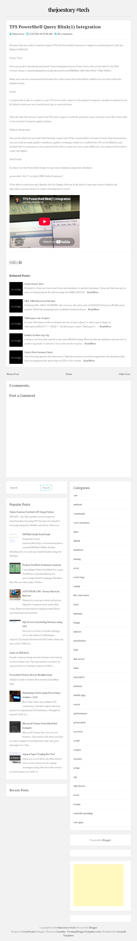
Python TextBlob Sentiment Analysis (41, 564)
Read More (93, 292)
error (76, 568)
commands (79, 513)
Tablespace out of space (37, 318)
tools (76, 795)
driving (77, 559)
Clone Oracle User (34, 283)
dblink (77, 540)
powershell (80, 722)
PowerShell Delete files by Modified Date (31, 674)
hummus (78, 613)
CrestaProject (29, 931)
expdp (77, 586)
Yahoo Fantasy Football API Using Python (32, 511)
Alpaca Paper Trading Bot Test (38, 754)
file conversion (81, 595)
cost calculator (82, 522)
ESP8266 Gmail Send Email (36, 534)
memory (78, 686)
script (77, 740)
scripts (77, 749)
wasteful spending (83, 813)
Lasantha (60, 931)
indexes (77, 631)
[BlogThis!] (14, 262)
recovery (78, 731)
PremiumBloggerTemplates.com (83, 931)
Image (77, 622)
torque (77, 804)
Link (76, 649)
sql (75, 776)
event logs (79, 577)
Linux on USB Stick (19, 652)
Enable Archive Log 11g (36, 335)
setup (77, 767)
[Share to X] (17, 262)
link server (79, 658)
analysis (78, 504)
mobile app (79, 695)
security (78, 758)
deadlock (78, 549)
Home (69, 374)
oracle (77, 704)
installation (80, 640)
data (76, 531)
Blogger (106, 840)
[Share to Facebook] (20, 262)
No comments (65, 33)
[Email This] (11, 262)
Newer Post (13, 374)
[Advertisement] (99, 885)
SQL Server (79, 785)
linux (76, 668)
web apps (79, 822)
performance (80, 713)
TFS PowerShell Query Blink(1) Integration (55, 26)
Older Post (124, 374)
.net (76, 495)
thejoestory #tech (68, 10)
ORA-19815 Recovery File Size (39, 300)
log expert (79, 677)
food (76, 604)
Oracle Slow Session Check (38, 352)
